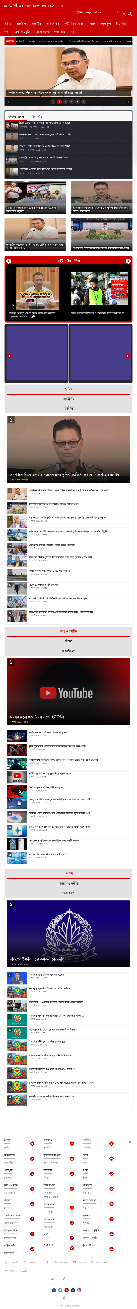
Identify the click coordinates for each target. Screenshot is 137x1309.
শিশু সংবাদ (49, 1219)
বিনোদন (121, 24)
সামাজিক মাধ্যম (34, 1262)
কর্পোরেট (14, 1262)
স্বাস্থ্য (93, 24)
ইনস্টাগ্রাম (97, 12)
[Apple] (69, 1280)
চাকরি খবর (49, 1204)
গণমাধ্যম (59, 32)
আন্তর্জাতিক (52, 24)
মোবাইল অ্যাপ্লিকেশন (59, 1262)
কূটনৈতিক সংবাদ (75, 24)
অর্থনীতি (36, 24)
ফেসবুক (88, 12)
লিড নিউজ (88, 1245)
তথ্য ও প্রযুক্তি (23, 32)
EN (118, 12)
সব (72, 32)
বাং (113, 12)
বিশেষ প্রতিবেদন (12, 1215)
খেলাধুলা (106, 24)
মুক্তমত (86, 1215)
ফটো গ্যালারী (89, 1200)
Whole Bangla (51, 1197)
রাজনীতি (21, 24)
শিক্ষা (7, 32)
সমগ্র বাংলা (42, 32)
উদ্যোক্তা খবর (11, 1230)
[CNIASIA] (66, 1297)
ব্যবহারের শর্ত (101, 1262)
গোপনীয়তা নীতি (22, 1271)
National (49, 1245)
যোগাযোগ (82, 1262)
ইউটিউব (80, 12)
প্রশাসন (7, 1200)
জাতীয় (7, 24)
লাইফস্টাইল (10, 1245)
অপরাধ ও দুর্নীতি (91, 1230)
